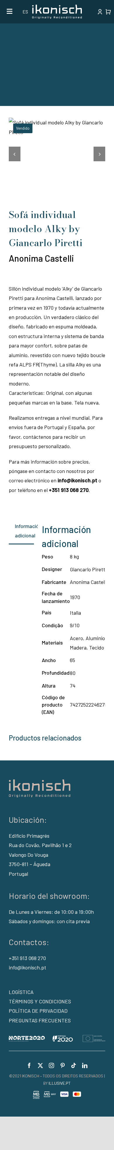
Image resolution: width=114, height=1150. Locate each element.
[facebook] (29, 1065)
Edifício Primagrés (29, 835)
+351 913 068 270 (27, 958)
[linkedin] (84, 1065)
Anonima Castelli (41, 258)
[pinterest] (62, 1065)
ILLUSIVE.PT (60, 1083)
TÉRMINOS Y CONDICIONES (40, 1001)
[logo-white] (57, 7)
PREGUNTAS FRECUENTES (40, 1020)
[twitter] (40, 1065)
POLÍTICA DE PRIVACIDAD (38, 1010)
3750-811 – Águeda (29, 864)
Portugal (18, 873)
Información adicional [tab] (24, 531)
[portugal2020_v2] (57, 1037)
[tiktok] (73, 1065)
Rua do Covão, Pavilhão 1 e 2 (40, 845)
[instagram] (51, 1065)
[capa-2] (57, 127)
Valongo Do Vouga (28, 854)
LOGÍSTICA (21, 992)
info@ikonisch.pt (27, 967)
